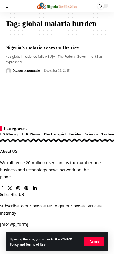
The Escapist (54, 134)
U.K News (31, 134)
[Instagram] (18, 188)
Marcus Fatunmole (26, 70)
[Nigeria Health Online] (57, 6)
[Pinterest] (26, 188)
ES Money (9, 134)
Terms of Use (36, 244)
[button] (94, 241)
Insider (75, 134)
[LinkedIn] (34, 188)
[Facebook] (2, 188)
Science (91, 134)
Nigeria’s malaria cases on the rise (42, 47)
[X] (10, 188)
